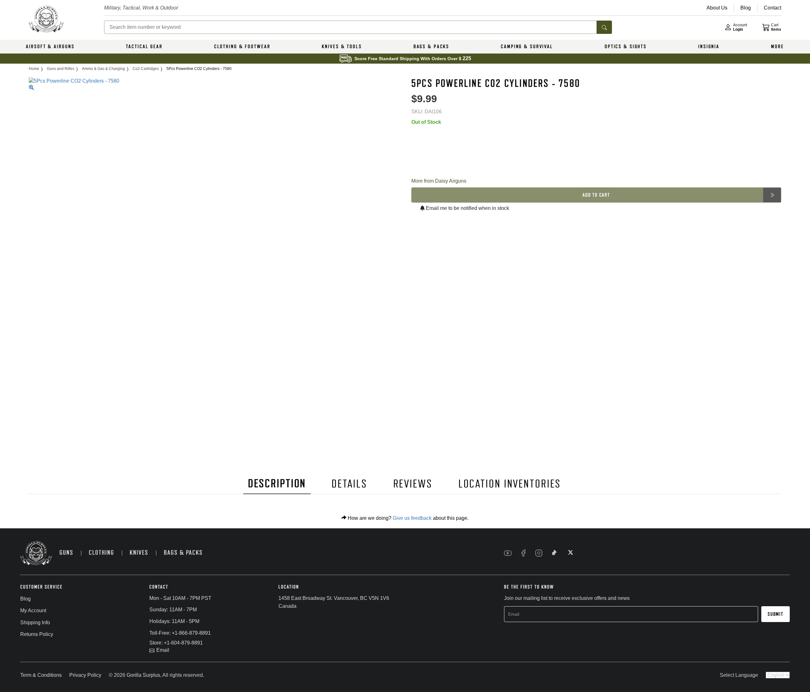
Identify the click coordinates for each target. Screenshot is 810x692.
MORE (777, 46)
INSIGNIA (709, 46)
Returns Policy (36, 634)
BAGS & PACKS (432, 46)
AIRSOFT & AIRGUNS (50, 46)
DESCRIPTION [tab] (277, 483)
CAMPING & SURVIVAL (527, 46)
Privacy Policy (85, 675)
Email (162, 650)
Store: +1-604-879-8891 (176, 642)
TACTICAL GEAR (144, 46)
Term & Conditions (41, 675)
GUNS (66, 552)
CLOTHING (101, 552)
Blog (25, 598)
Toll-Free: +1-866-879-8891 (180, 633)
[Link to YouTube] (508, 553)
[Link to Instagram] (539, 553)
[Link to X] (570, 553)
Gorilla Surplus (143, 675)
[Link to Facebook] (523, 553)
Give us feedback (412, 518)
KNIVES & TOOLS (342, 46)
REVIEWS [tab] (413, 483)
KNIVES (139, 552)
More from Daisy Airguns (438, 181)
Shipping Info (35, 622)
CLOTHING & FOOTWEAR (242, 46)
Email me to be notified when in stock (467, 208)
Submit (775, 614)
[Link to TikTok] (554, 553)
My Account (33, 610)
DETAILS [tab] (349, 483)
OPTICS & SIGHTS (626, 46)
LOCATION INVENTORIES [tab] (509, 483)
